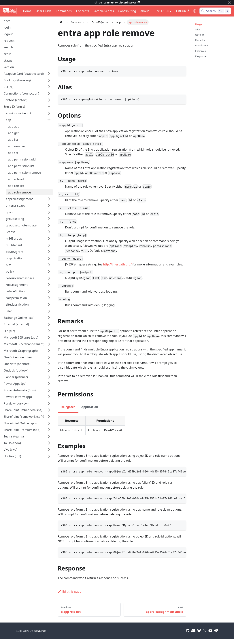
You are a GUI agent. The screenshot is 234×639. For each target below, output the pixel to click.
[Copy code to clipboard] (182, 71)
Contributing (127, 11)
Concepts (82, 11)
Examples (200, 51)
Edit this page (71, 592)
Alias (197, 29)
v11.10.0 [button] (163, 11)
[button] (27, 74)
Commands (64, 11)
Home (27, 11)
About (144, 11)
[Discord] (193, 630)
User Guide (43, 11)
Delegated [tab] (68, 407)
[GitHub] (187, 630)
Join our (115, 2)
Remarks (200, 40)
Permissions (201, 45)
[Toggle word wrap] (175, 471)
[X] (204, 630)
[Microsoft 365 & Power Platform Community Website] (216, 630)
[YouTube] (210, 630)
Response (200, 56)
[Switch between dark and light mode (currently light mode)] (194, 11)
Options (199, 34)
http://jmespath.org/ (117, 264)
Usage (198, 24)
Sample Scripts (103, 11)
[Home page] (61, 22)
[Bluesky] (199, 630)
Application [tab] (89, 407)
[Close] (229, 2)
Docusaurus (37, 631)
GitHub (181, 11)
